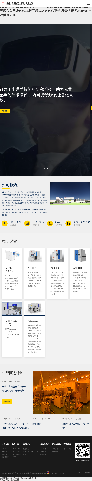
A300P (14, 457)
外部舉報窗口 (68, 449)
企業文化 (5, 454)
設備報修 (43, 454)
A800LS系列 (16, 451)
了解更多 (7, 108)
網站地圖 (87, 473)
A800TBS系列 (16, 454)
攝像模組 (26, 449)
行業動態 (55, 451)
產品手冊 (43, 449)
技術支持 (43, 451)
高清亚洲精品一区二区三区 (9, 480)
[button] (44, 168)
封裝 (24, 454)
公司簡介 (5, 449)
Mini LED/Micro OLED (30, 451)
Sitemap (80, 473)
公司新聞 (55, 449)
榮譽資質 (5, 451)
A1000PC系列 (16, 449)
